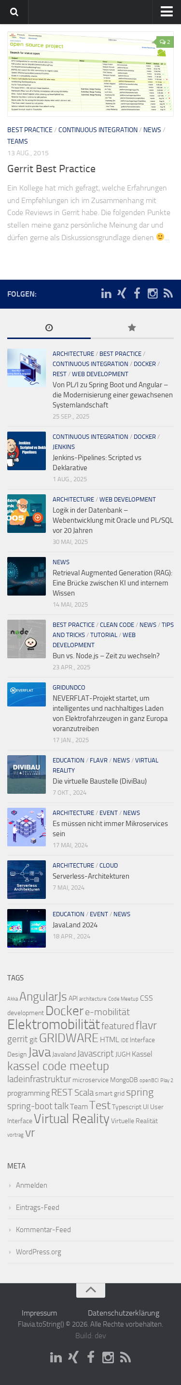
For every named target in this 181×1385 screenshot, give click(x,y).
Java (39, 1052)
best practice (30, 130)
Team (79, 1106)
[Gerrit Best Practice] (90, 74)
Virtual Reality (72, 1119)
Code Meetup (123, 999)
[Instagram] (152, 293)
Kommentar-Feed (43, 1229)
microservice (90, 1080)
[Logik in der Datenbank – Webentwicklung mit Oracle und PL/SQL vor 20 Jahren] (26, 513)
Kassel (142, 1054)
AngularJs (43, 997)
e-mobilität (107, 1012)
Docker (64, 1010)
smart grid (110, 1093)
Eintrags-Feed (37, 1207)
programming (28, 1093)
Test (100, 1105)
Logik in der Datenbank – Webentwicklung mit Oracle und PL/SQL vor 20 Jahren (113, 520)
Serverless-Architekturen (91, 876)
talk (61, 1106)
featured (117, 1026)
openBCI (149, 1080)
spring (139, 1092)
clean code (117, 624)
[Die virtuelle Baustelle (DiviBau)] (26, 774)
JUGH (122, 1054)
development (25, 1013)
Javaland (64, 1054)
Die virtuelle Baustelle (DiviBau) (100, 781)
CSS (146, 998)
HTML (109, 1039)
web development (100, 374)
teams (17, 141)
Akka (12, 999)
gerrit (17, 1039)
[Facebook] (137, 293)
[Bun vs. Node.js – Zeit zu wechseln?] (26, 639)
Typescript (126, 1107)
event (108, 812)
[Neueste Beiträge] (49, 328)
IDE (124, 1040)
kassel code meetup (58, 1066)
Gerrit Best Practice (51, 169)
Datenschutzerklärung (123, 1312)
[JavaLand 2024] (26, 928)
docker (145, 363)
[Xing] (121, 293)
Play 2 (166, 1080)
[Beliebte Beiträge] (132, 328)
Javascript (95, 1053)
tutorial (103, 634)
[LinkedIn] (106, 293)
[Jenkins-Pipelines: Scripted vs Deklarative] (26, 451)
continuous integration (98, 130)
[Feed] (168, 293)
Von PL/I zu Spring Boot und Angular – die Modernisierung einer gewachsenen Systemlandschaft (113, 394)
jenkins (64, 446)
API (73, 998)
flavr (99, 760)
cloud (108, 865)
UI (146, 1107)
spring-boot (30, 1106)
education (68, 760)
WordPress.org (38, 1252)
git (33, 1039)
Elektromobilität (53, 1024)
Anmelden (31, 1185)
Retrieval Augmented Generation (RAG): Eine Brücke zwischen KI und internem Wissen (112, 583)
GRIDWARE (68, 1038)
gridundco (69, 687)
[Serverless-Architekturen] (26, 879)
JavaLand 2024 (75, 925)
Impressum (39, 1312)
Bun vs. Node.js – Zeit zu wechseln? (106, 656)
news (152, 130)
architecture (73, 353)
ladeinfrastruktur (39, 1079)
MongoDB (124, 1080)
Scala (84, 1092)
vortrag (15, 1135)
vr (30, 1132)
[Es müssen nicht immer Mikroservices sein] (26, 827)
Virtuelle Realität (134, 1121)
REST (60, 374)
